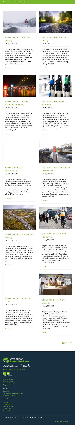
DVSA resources (8, 379)
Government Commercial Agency (13, 394)
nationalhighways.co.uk (62, 422)
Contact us (6, 402)
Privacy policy (7, 408)
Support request (8, 406)
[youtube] (8, 373)
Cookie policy (7, 410)
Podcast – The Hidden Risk (11, 383)
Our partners (7, 385)
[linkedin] (4, 373)
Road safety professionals (11, 395)
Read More (8, 68)
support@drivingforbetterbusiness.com (15, 369)
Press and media (8, 404)
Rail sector (6, 392)
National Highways (8, 381)
